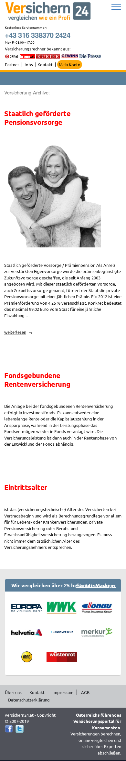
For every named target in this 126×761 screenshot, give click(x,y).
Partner (12, 64)
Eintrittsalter (25, 487)
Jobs (28, 64)
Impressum (62, 692)
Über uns (13, 692)
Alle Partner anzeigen (96, 585)
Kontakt (45, 64)
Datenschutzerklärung (29, 699)
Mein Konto (69, 64)
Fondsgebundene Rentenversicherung (37, 379)
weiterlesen (18, 332)
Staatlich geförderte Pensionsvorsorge (37, 117)
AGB (85, 692)
